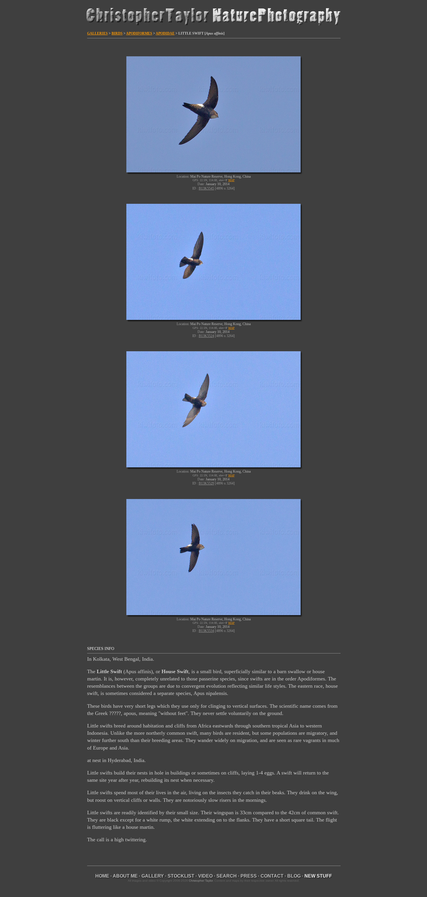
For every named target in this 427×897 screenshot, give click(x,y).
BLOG (294, 875)
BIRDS (117, 33)
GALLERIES (97, 33)
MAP (231, 180)
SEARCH (226, 875)
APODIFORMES (139, 33)
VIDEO (205, 875)
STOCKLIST (181, 875)
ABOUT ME (125, 875)
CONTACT (272, 875)
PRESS (249, 875)
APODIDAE (165, 33)
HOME (102, 875)
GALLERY (152, 875)
